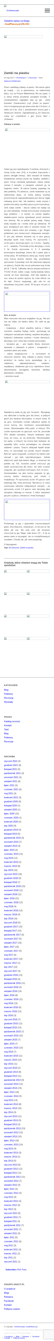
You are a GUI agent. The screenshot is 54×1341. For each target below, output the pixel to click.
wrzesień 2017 (11, 938)
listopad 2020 (10, 805)
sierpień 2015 (10, 1039)
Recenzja (33, 78)
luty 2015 (8, 1064)
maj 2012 (8, 1197)
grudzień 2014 (11, 1072)
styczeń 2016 (10, 1019)
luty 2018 (8, 918)
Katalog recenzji (12, 721)
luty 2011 (8, 1257)
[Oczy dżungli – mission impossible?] (38, 603)
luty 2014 (8, 1112)
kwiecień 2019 (11, 862)
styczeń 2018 (10, 922)
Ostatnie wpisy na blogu (17, 21)
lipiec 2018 (9, 898)
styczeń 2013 (10, 1164)
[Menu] (46, 11)
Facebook (9, 1301)
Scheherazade (19, 1327)
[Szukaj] (39, 11)
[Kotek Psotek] (38, 626)
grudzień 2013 (11, 1120)
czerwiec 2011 (11, 1241)
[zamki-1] (23, 52)
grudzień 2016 (11, 975)
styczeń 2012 (10, 1213)
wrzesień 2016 (11, 987)
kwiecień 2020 (11, 821)
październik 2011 (12, 1225)
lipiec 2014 (9, 1092)
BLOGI (25, 24)
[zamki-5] (27, 509)
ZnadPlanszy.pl (13, 24)
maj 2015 (8, 1051)
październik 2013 (12, 1128)
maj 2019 (8, 858)
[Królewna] (15, 626)
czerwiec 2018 (11, 902)
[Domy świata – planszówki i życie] (15, 603)
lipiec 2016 (9, 995)
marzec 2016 (10, 1011)
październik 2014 (12, 1080)
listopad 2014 (10, 1076)
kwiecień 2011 (11, 1249)
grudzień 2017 (11, 926)
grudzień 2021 (11, 765)
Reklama (8, 1297)
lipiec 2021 (9, 785)
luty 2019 (8, 870)
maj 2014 (8, 1100)
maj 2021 (8, 793)
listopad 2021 (10, 769)
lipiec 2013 (9, 1140)
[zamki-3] (27, 301)
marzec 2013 (10, 1156)
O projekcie (9, 1288)
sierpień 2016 (10, 991)
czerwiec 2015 (11, 1047)
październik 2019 (12, 837)
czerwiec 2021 (11, 789)
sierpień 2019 (10, 846)
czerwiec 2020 (11, 817)
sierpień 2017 (10, 942)
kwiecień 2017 (11, 959)
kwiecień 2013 (11, 1152)
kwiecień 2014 (11, 1104)
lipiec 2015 (9, 1043)
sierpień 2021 (10, 781)
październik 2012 (12, 1177)
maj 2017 (8, 955)
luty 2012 (8, 1209)
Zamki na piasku (16, 73)
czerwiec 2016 (11, 999)
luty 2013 (8, 1160)
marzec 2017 (10, 963)
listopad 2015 (10, 1027)
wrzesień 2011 (11, 1229)
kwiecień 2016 (11, 1007)
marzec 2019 (10, 866)
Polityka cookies (12, 1309)
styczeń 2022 (10, 761)
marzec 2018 (10, 914)
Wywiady (8, 702)
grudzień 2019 (11, 829)
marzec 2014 (10, 1108)
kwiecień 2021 (11, 797)
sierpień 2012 (10, 1185)
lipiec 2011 (9, 1237)
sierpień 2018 (10, 894)
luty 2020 (8, 825)
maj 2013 (8, 1148)
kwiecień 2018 (11, 910)
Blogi (6, 1293)
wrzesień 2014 (11, 1084)
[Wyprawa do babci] (15, 648)
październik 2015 (12, 1031)
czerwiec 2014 (11, 1096)
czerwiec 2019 (11, 854)
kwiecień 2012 (11, 1201)
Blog (6, 690)
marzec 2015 (10, 1059)
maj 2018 (8, 906)
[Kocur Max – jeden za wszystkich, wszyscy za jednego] (15, 581)
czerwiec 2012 (11, 1193)
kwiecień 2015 (11, 1055)
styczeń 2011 (10, 1261)
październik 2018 (12, 886)
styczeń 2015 (10, 1068)
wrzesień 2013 (11, 1132)
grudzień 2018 (11, 878)
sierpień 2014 (10, 1088)
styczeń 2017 (10, 971)
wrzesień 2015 (11, 1035)
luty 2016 (8, 1015)
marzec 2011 (10, 1253)
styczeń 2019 (10, 874)
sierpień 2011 (10, 1233)
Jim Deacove (14, 548)
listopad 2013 (10, 1124)
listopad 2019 (10, 833)
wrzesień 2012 (11, 1181)
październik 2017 (12, 934)
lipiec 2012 (9, 1189)
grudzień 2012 (11, 1168)
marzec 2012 (10, 1205)
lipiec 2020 (9, 813)
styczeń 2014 (10, 1116)
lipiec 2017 (9, 946)
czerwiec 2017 (11, 951)
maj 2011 (8, 1245)
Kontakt (8, 725)
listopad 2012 (10, 1172)
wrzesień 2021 (11, 777)
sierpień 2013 (10, 1136)
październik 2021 (12, 773)
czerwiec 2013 (11, 1144)
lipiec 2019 (9, 850)
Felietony (8, 694)
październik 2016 (12, 983)
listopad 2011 (10, 1221)
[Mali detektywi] (38, 581)
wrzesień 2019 (11, 842)
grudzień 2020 (11, 801)
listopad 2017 (10, 930)
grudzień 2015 (11, 1023)
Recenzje (8, 741)
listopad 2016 (10, 979)
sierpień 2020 (10, 809)
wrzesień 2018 (11, 890)
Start (6, 729)
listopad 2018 (10, 882)
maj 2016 (8, 1003)
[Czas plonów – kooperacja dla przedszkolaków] (38, 648)
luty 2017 (8, 967)
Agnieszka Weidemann (12, 81)
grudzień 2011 (11, 1217)
